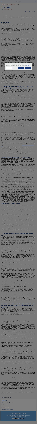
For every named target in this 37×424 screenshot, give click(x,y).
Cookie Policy (27, 65)
